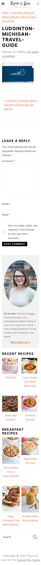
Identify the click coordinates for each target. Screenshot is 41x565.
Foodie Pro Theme (28, 560)
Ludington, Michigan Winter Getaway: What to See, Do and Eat (19, 16)
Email (6, 214)
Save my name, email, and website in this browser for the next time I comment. (23, 231)
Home (5, 12)
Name (6, 204)
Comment (8, 161)
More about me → (20, 342)
